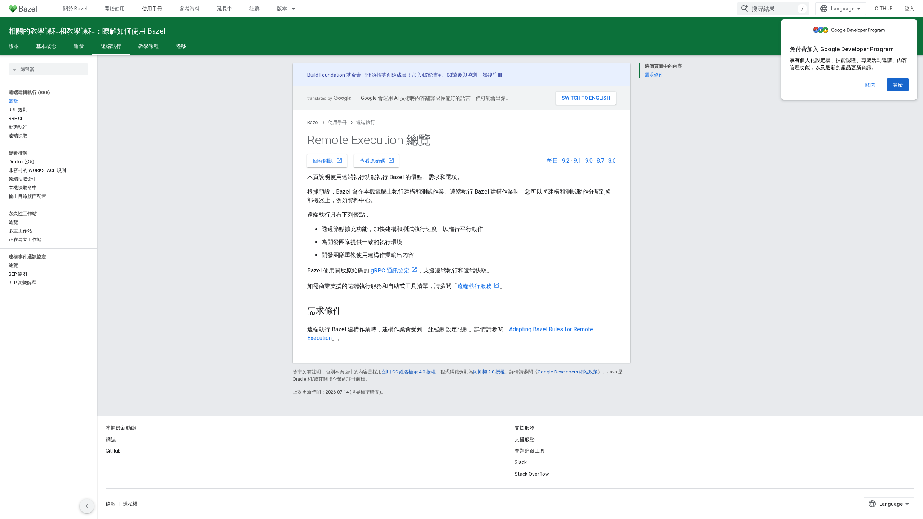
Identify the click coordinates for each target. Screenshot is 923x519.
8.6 (612, 160)
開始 (898, 85)
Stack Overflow (532, 474)
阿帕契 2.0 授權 (489, 371)
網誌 (111, 439)
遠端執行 (111, 46)
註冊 (498, 75)
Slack (521, 462)
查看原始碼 (377, 160)
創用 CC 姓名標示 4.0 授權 (409, 371)
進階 (79, 46)
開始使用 (115, 9)
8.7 (600, 160)
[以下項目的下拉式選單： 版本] (296, 8)
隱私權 (130, 504)
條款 (111, 504)
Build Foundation (326, 75)
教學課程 (148, 46)
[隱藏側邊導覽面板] (87, 506)
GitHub (884, 9)
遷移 (181, 46)
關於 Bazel (75, 9)
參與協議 (467, 75)
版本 (282, 9)
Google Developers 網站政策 (568, 371)
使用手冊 (152, 9)
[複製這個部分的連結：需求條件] (348, 311)
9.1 (577, 160)
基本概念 (46, 46)
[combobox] (773, 8)
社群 (254, 9)
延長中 (224, 9)
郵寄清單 (432, 75)
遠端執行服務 (474, 286)
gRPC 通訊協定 (390, 270)
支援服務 (525, 439)
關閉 (870, 85)
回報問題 (328, 160)
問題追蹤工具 (530, 451)
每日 (552, 160)
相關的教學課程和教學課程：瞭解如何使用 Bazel (87, 31)
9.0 (589, 160)
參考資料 (190, 9)
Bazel (313, 122)
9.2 (566, 160)
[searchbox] (48, 69)
